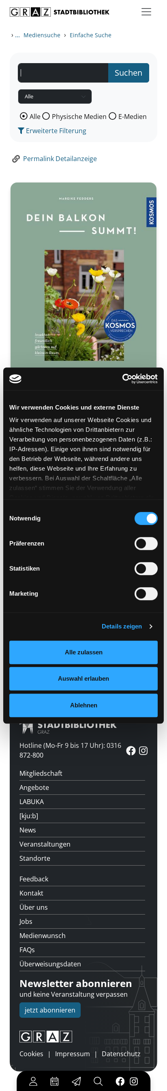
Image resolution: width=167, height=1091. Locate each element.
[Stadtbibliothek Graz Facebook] (120, 1081)
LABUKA (31, 801)
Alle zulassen (84, 652)
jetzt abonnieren (50, 1010)
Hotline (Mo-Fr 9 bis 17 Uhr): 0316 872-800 (70, 750)
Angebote (34, 787)
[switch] (146, 543)
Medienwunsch (42, 935)
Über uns (33, 907)
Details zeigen (122, 626)
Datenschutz (121, 1053)
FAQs (27, 949)
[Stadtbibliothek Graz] (59, 12)
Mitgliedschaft (40, 773)
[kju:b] (28, 815)
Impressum (72, 1053)
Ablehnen (83, 705)
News (27, 830)
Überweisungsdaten (50, 963)
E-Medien (132, 116)
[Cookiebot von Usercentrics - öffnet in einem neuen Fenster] (122, 379)
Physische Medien (79, 116)
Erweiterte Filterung (55, 130)
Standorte (34, 858)
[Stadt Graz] (83, 1037)
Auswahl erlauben (83, 678)
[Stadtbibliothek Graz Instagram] (133, 1081)
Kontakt (31, 893)
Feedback (33, 878)
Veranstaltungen (45, 844)
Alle (35, 116)
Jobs (25, 921)
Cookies (31, 1053)
